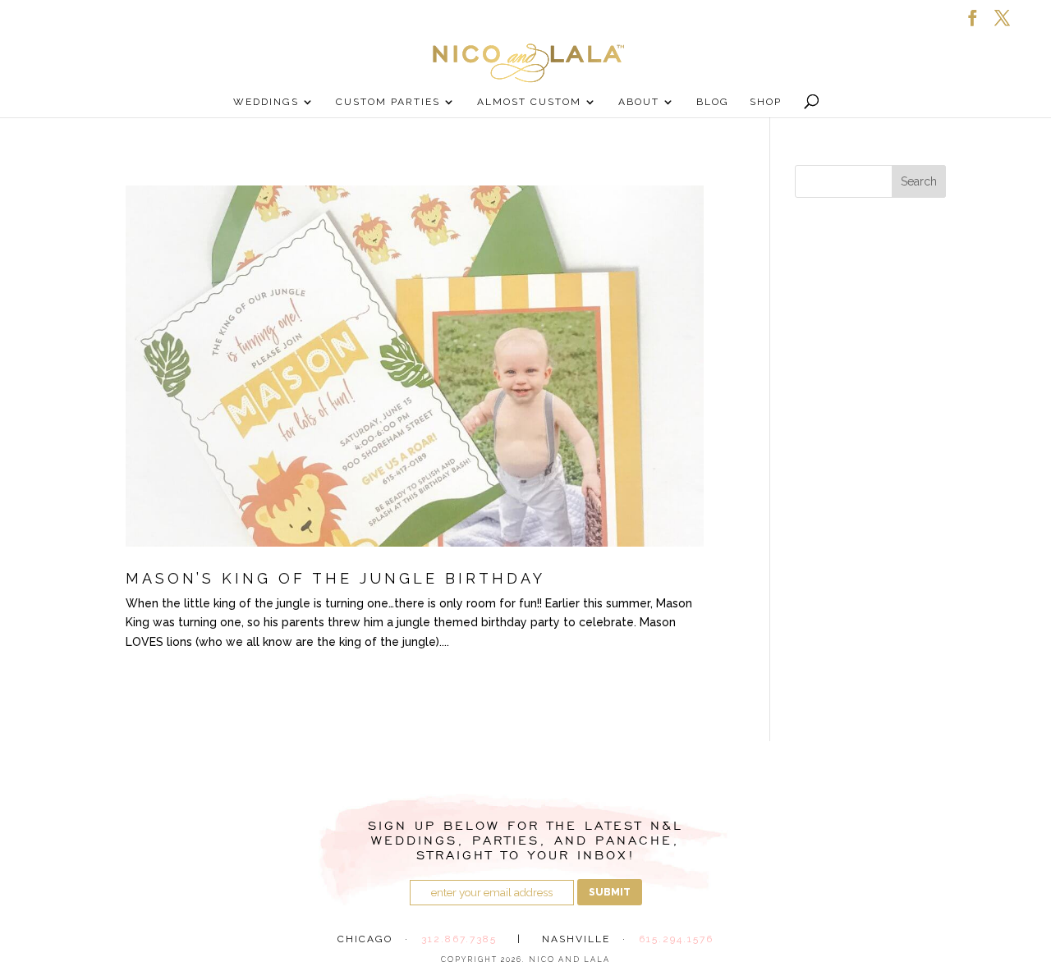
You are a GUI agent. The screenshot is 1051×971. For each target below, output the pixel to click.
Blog (712, 102)
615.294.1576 (676, 939)
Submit (610, 892)
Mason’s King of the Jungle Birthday (335, 578)
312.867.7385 (459, 939)
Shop (766, 102)
